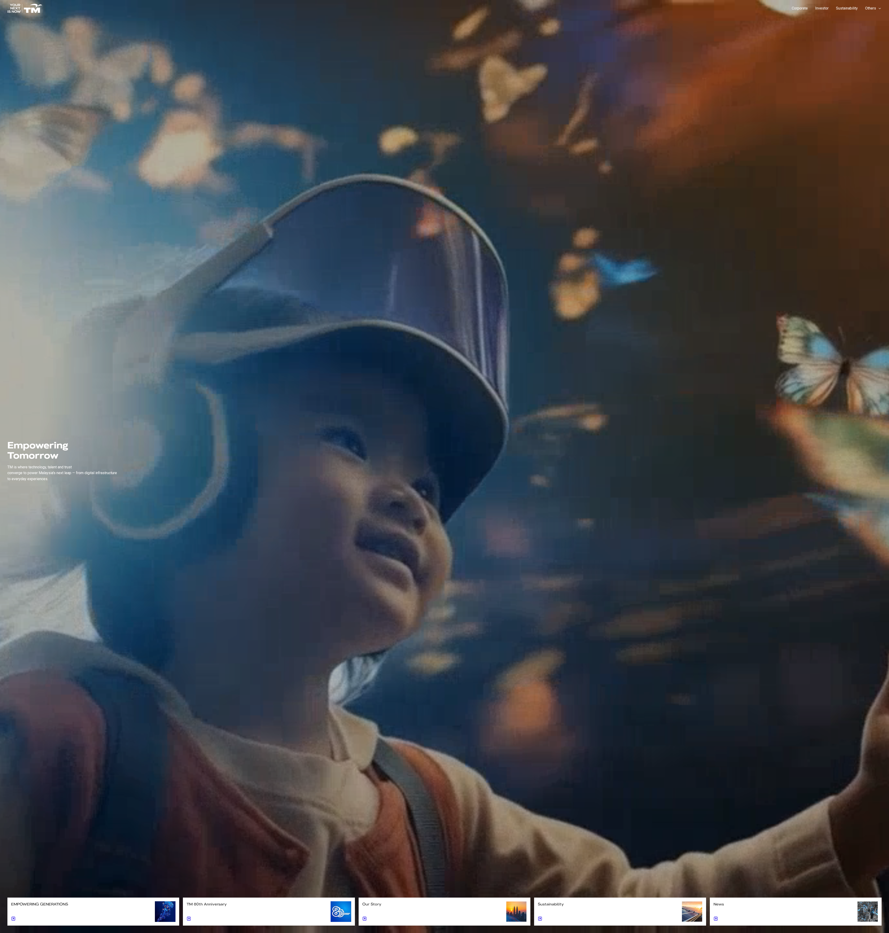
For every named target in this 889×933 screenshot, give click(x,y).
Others (870, 8)
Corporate (800, 8)
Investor (822, 8)
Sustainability (847, 8)
